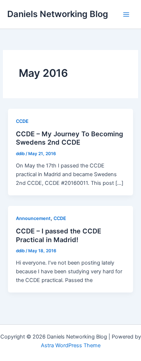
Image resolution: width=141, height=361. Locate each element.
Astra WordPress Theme (71, 345)
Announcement (33, 218)
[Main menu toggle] (126, 14)
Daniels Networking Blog (57, 14)
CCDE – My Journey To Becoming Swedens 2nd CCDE (69, 138)
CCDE (22, 121)
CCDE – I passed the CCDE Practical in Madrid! (58, 235)
